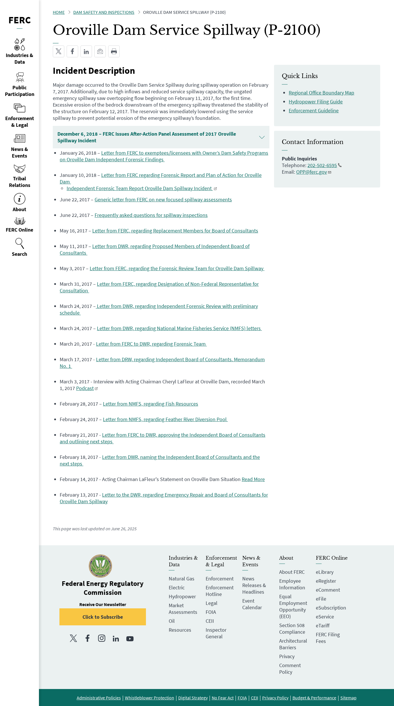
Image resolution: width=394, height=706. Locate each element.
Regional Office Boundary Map (321, 92)
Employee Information (292, 584)
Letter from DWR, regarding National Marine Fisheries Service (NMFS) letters (179, 328)
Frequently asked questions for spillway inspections (151, 215)
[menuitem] (19, 247)
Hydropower (182, 596)
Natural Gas (181, 578)
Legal (211, 603)
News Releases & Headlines (254, 585)
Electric (177, 587)
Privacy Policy (275, 698)
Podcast (85, 388)
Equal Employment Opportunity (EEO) (293, 606)
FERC (19, 20)
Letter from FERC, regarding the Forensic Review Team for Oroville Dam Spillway (177, 268)
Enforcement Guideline (314, 110)
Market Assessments (183, 608)
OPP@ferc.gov (311, 172)
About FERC (292, 572)
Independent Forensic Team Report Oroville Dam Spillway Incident (140, 188)
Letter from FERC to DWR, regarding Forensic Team (151, 343)
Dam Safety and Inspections (103, 12)
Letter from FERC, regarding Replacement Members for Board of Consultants (175, 230)
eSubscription (331, 607)
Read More (253, 479)
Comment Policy (290, 668)
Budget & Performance (314, 698)
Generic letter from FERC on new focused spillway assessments (163, 199)
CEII (210, 621)
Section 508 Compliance (292, 628)
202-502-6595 (322, 165)
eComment (328, 589)
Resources (180, 629)
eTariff (322, 625)
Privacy (286, 656)
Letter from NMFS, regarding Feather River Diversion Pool (165, 419)
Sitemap (348, 698)
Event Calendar (252, 604)
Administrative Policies (99, 698)
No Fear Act (223, 698)
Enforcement (220, 578)
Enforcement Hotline (220, 590)
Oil (172, 621)
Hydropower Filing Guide (316, 101)
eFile (321, 598)
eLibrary (324, 572)
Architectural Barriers (293, 644)
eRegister (326, 581)
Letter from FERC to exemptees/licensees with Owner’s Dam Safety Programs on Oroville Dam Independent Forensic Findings (164, 156)
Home (59, 12)
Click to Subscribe (102, 617)
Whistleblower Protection (149, 698)
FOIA (211, 612)
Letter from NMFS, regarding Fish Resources (150, 403)
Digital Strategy (193, 698)
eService (325, 616)
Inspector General (216, 633)
